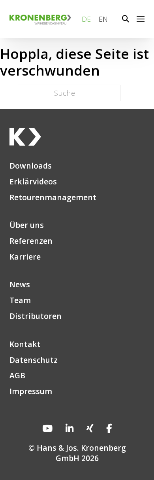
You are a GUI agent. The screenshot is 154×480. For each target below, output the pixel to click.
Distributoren (35, 316)
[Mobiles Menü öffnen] (141, 19)
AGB (17, 375)
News (19, 284)
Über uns (26, 225)
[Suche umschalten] (125, 19)
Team (20, 300)
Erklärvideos (33, 181)
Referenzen (31, 241)
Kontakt (25, 344)
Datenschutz (33, 360)
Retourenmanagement (52, 197)
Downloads (30, 166)
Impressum (30, 391)
